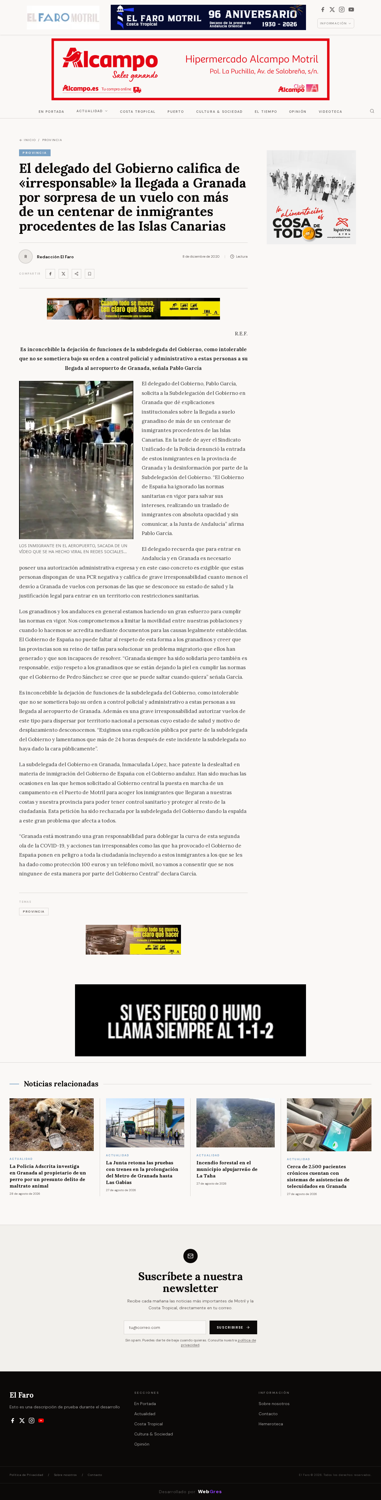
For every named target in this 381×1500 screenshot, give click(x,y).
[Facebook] (323, 9)
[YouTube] (351, 9)
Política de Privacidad (26, 1475)
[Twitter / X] (63, 274)
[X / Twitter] (332, 9)
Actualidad (89, 111)
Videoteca (331, 112)
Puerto (176, 112)
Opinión (298, 112)
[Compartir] (76, 274)
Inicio (30, 140)
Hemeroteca (271, 1424)
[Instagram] (342, 9)
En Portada (52, 112)
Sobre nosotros (274, 1403)
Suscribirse (230, 1327)
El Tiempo (266, 112)
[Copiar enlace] (89, 274)
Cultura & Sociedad (219, 112)
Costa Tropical (138, 112)
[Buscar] (372, 111)
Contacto (268, 1413)
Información (333, 23)
